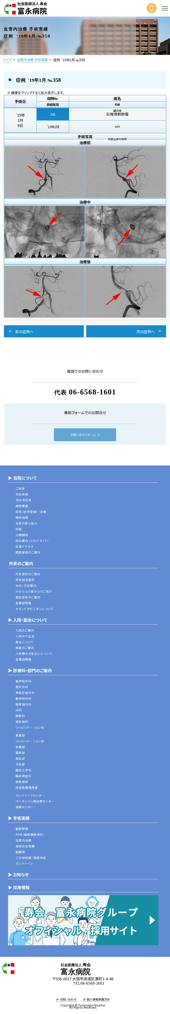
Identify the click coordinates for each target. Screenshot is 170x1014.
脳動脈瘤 (22, 829)
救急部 (20, 758)
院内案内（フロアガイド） (32, 541)
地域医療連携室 (27, 787)
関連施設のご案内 (28, 552)
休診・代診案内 (26, 586)
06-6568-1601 (92, 392)
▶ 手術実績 (19, 818)
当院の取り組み (27, 523)
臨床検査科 (24, 776)
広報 (19, 529)
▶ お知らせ (18, 875)
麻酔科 (20, 716)
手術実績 (22, 494)
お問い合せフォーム (83, 435)
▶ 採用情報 (19, 887)
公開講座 (22, 535)
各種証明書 (24, 603)
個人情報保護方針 (96, 999)
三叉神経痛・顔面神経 (31, 858)
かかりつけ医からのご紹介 (34, 591)
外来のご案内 (20, 563)
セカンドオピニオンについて (35, 609)
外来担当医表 (25, 580)
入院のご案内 (25, 630)
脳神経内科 (24, 698)
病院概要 (22, 506)
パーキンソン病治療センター (35, 801)
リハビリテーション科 (30, 727)
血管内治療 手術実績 (32, 59)
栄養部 (20, 747)
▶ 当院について (22, 478)
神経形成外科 (25, 693)
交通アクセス (25, 546)
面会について (25, 642)
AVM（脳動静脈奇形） (30, 834)
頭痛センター (25, 807)
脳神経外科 (24, 681)
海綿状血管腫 (25, 846)
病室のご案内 (25, 648)
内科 (19, 710)
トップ (7, 59)
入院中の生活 (25, 636)
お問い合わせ (66, 999)
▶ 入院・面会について (27, 620)
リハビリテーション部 (30, 741)
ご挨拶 (20, 488)
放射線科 (22, 722)
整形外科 (22, 687)
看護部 (20, 735)
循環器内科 (24, 704)
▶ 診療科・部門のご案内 (30, 670)
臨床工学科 (24, 770)
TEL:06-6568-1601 (88, 983)
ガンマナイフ (24, 863)
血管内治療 (24, 840)
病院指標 (22, 517)
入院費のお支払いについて (34, 653)
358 (52, 114)
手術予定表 (24, 500)
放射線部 (22, 782)
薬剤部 (20, 753)
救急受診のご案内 (28, 597)
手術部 (20, 764)
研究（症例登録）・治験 (31, 512)
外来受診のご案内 (28, 574)
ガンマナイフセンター (30, 795)
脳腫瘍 (20, 852)
